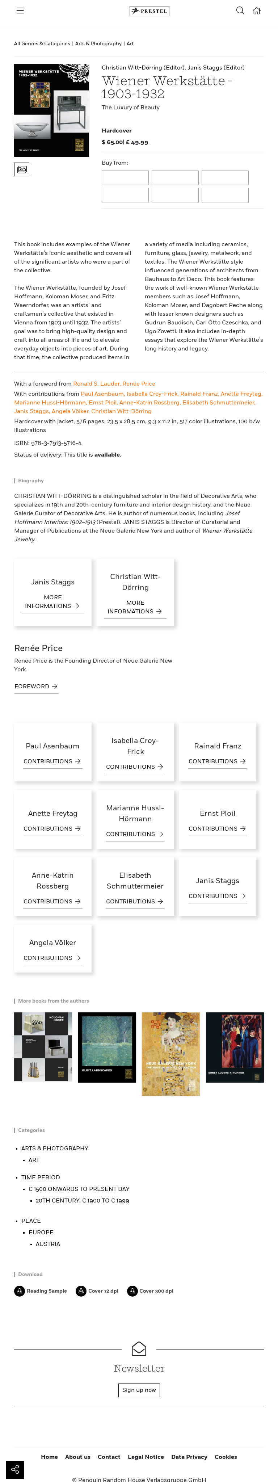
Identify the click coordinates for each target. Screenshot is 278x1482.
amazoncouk (125, 178)
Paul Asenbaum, (104, 394)
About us (77, 1457)
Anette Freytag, (242, 394)
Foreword (32, 687)
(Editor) (143, 68)
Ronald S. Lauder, (97, 384)
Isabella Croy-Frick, (153, 394)
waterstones (175, 195)
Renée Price (138, 384)
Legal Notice (146, 1457)
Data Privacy (189, 1457)
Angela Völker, (71, 412)
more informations (48, 602)
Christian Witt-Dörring (121, 412)
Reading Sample (47, 1291)
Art (130, 43)
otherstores (225, 195)
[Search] (240, 11)
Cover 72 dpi (103, 1291)
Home (49, 1457)
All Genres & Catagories (42, 43)
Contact (109, 1457)
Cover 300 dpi (156, 1291)
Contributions (49, 762)
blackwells (175, 178)
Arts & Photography (98, 43)
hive (125, 195)
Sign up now (139, 1390)
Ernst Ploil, (104, 403)
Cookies (226, 1457)
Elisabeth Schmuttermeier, (219, 403)
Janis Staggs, (33, 412)
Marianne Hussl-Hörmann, (51, 403)
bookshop (225, 178)
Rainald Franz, (200, 394)
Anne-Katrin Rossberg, (150, 403)
